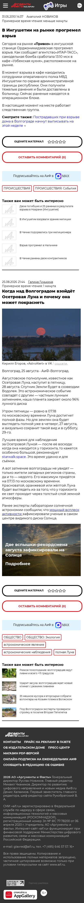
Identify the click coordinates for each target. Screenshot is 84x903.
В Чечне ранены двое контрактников (43, 258)
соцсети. (61, 363)
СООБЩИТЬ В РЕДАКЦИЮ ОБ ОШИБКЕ (33, 765)
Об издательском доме (24, 747)
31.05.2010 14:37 (12, 17)
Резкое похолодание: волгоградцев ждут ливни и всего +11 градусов (46, 671)
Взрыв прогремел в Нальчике (38, 245)
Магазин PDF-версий (21, 753)
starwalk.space (14, 457)
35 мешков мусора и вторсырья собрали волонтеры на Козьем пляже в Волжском (46, 697)
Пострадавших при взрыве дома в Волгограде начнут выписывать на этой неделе (41, 121)
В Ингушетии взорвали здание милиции (45, 219)
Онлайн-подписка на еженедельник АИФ (39, 759)
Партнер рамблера (38, 883)
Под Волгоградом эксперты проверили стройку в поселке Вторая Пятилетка (45, 711)
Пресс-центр (59, 747)
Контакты (12, 742)
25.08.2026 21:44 (13, 282)
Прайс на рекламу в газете (47, 742)
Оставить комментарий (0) (42, 157)
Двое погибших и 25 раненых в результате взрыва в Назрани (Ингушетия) (46, 208)
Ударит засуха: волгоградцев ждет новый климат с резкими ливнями (46, 684)
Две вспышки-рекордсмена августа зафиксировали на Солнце (36, 550)
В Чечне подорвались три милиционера (45, 232)
